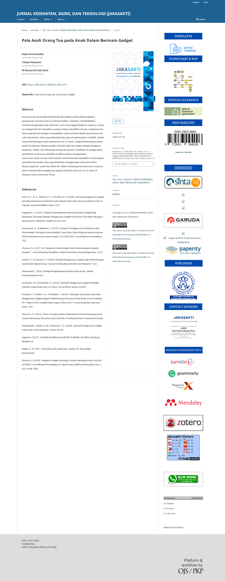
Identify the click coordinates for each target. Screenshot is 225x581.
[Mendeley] (183, 410)
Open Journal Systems (173, 527)
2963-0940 (33, 541)
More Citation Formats (126, 163)
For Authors (169, 509)
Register (196, 2)
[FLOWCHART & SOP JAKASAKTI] (183, 92)
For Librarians (170, 513)
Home (24, 30)
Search (202, 19)
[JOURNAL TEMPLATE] (183, 53)
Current (21, 19)
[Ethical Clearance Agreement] (183, 115)
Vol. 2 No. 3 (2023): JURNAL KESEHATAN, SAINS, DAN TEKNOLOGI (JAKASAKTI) (76, 30)
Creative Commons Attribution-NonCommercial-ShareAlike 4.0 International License (133, 235)
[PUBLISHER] (183, 299)
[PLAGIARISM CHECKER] (183, 389)
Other (47, 19)
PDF (119, 121)
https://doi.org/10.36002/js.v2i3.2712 (47, 85)
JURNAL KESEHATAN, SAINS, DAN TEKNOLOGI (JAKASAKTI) (73, 13)
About (60, 19)
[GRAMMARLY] (183, 377)
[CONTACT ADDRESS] (183, 342)
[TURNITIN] (183, 365)
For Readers (169, 504)
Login (205, 2)
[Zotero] (183, 430)
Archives (34, 19)
